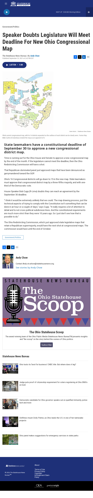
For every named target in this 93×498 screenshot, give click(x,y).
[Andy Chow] (7, 261)
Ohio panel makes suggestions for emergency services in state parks (48, 435)
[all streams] (89, 12)
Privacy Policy (40, 471)
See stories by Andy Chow (29, 267)
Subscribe (47, 344)
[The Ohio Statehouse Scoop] (46, 302)
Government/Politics (10, 27)
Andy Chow (34, 56)
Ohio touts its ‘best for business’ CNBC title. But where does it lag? (47, 364)
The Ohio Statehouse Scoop (46, 332)
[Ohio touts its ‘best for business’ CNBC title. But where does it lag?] (10, 368)
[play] (7, 12)
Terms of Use (40, 469)
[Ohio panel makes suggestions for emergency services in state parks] (10, 439)
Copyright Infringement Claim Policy (42, 475)
